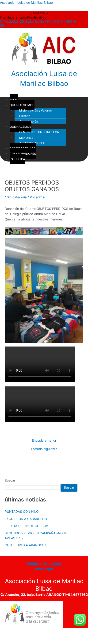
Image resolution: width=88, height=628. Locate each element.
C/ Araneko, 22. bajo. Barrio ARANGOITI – (34, 595)
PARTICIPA (17, 159)
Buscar (10, 480)
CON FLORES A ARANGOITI (25, 545)
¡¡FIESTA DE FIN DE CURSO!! (26, 526)
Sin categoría (17, 197)
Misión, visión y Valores (35, 110)
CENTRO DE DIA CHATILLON (39, 132)
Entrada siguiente (44, 449)
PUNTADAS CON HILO (21, 511)
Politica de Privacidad (44, 564)
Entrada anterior (44, 440)
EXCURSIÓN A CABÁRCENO (26, 519)
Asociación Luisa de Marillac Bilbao (26, 2)
